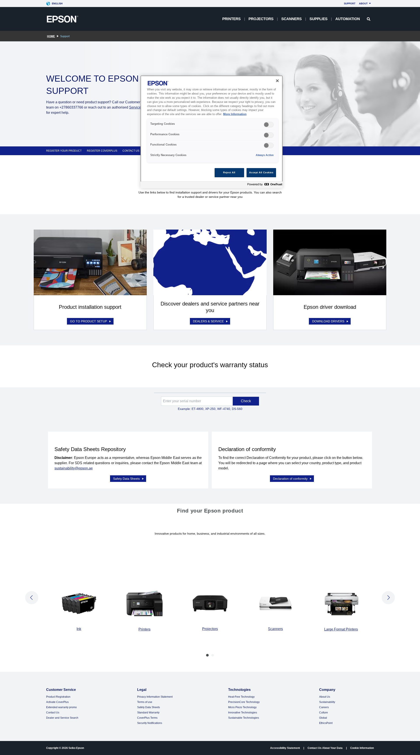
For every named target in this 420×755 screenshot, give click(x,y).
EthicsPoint (325, 723)
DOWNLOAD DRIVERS (328, 321)
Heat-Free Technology (241, 696)
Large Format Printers (341, 629)
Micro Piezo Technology (242, 707)
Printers (231, 19)
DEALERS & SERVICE (208, 321)
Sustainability (327, 702)
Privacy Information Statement (155, 696)
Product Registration (58, 696)
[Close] (277, 81)
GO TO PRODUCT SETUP (88, 321)
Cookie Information (362, 748)
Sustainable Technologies (243, 717)
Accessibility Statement (285, 748)
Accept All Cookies (261, 172)
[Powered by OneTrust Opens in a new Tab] (263, 185)
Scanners (291, 19)
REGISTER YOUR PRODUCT (64, 150)
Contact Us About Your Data (325, 748)
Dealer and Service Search (62, 717)
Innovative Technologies (242, 712)
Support (349, 3)
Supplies (318, 19)
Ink (79, 629)
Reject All (229, 172)
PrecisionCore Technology (244, 702)
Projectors (260, 19)
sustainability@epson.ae (73, 468)
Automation (347, 19)
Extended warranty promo (61, 707)
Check (246, 401)
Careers (324, 707)
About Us (324, 696)
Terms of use (144, 702)
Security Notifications (149, 723)
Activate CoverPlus (57, 702)
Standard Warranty (148, 712)
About (363, 3)
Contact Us (52, 712)
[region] (211, 132)
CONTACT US (130, 150)
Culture (323, 712)
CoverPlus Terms (147, 717)
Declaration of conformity (290, 478)
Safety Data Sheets (126, 478)
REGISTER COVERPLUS (102, 150)
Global (323, 717)
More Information (235, 114)
